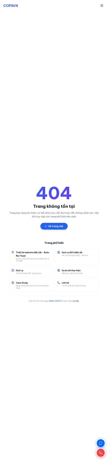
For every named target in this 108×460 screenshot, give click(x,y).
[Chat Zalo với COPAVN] (101, 443)
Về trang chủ (55, 226)
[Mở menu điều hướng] (102, 5)
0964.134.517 (55, 301)
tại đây (75, 301)
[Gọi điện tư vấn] (101, 453)
